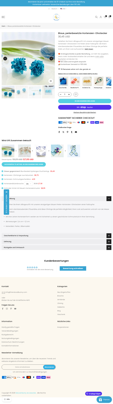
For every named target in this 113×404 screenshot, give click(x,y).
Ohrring (60, 303)
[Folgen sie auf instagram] (7, 308)
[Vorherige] (5, 58)
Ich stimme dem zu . (30, 372)
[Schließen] (6, 192)
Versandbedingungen (10, 331)
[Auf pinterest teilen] (68, 132)
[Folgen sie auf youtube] (15, 308)
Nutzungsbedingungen (10, 338)
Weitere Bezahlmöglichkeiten (84, 112)
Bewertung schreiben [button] (73, 268)
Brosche (60, 296)
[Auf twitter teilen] (63, 132)
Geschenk (61, 314)
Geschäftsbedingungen (38, 372)
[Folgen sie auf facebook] (3, 308)
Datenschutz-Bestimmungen (13, 342)
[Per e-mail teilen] (76, 132)
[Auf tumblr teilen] (72, 132)
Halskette (61, 307)
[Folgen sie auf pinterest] (11, 308)
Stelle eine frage (64, 127)
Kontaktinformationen (10, 346)
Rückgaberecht (7, 335)
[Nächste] (51, 58)
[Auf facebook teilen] (59, 132)
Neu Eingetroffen (63, 292)
